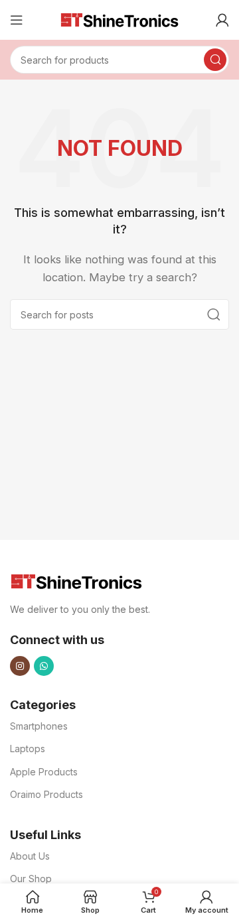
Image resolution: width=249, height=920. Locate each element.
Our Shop (31, 878)
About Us (30, 856)
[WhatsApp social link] (44, 666)
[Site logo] (119, 19)
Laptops (27, 748)
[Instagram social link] (20, 666)
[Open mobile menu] (16, 20)
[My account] (222, 20)
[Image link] (76, 580)
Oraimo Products (46, 794)
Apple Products (44, 771)
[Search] (215, 59)
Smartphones (39, 726)
